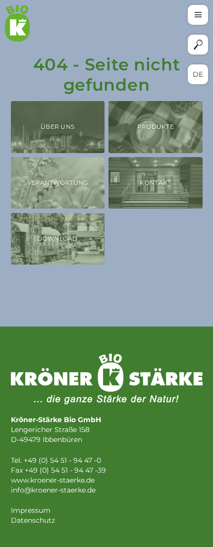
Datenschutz (33, 520)
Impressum (31, 510)
